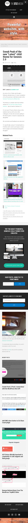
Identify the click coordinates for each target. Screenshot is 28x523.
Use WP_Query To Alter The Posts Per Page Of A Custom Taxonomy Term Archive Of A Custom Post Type (14, 212)
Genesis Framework (15, 206)
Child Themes (7, 206)
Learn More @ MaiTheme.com (14, 265)
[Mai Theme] (14, 260)
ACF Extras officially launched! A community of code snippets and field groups (12, 456)
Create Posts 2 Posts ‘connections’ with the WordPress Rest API (13, 388)
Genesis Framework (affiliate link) (11, 99)
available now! (15, 89)
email (9, 349)
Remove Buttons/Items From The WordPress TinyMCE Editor (12, 491)
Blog (6, 44)
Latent (6, 207)
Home (2, 44)
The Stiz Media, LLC (14, 4)
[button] (25, 2)
